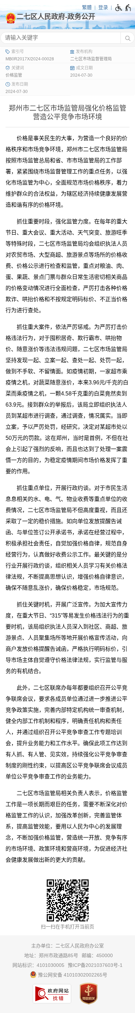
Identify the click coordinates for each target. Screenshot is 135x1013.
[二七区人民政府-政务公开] (67, 16)
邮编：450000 (97, 955)
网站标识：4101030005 (38, 965)
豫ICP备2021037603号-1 (95, 965)
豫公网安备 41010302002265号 (72, 975)
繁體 (87, 7)
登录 (103, 7)
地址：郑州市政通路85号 (51, 955)
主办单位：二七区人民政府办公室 (67, 945)
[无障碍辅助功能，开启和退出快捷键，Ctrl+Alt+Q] (123, 7)
